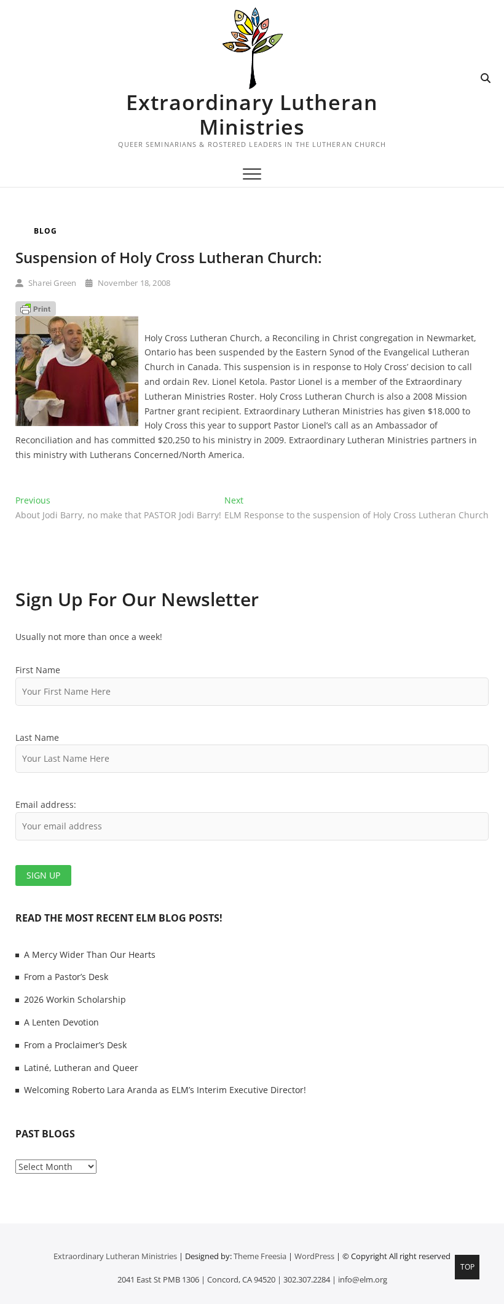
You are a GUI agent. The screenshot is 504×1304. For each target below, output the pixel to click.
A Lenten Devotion (61, 1022)
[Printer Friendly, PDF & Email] (35, 308)
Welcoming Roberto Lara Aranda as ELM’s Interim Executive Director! (165, 1090)
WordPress (314, 1256)
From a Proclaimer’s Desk (75, 1045)
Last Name (37, 737)
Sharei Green (51, 282)
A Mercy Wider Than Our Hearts (90, 954)
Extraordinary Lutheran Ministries (252, 114)
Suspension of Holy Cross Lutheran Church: (168, 257)
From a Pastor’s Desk (66, 976)
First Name (37, 670)
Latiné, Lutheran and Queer (81, 1067)
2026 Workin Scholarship (75, 999)
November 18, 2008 (133, 282)
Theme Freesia (260, 1256)
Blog (45, 231)
